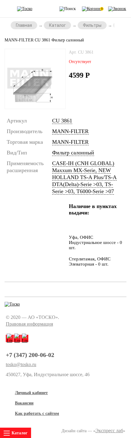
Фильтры (92, 25)
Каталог (57, 25)
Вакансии (24, 403)
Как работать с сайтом (37, 413)
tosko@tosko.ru (21, 364)
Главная (24, 25)
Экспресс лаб (109, 430)
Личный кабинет (31, 392)
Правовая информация (29, 324)
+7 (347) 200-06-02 (30, 355)
